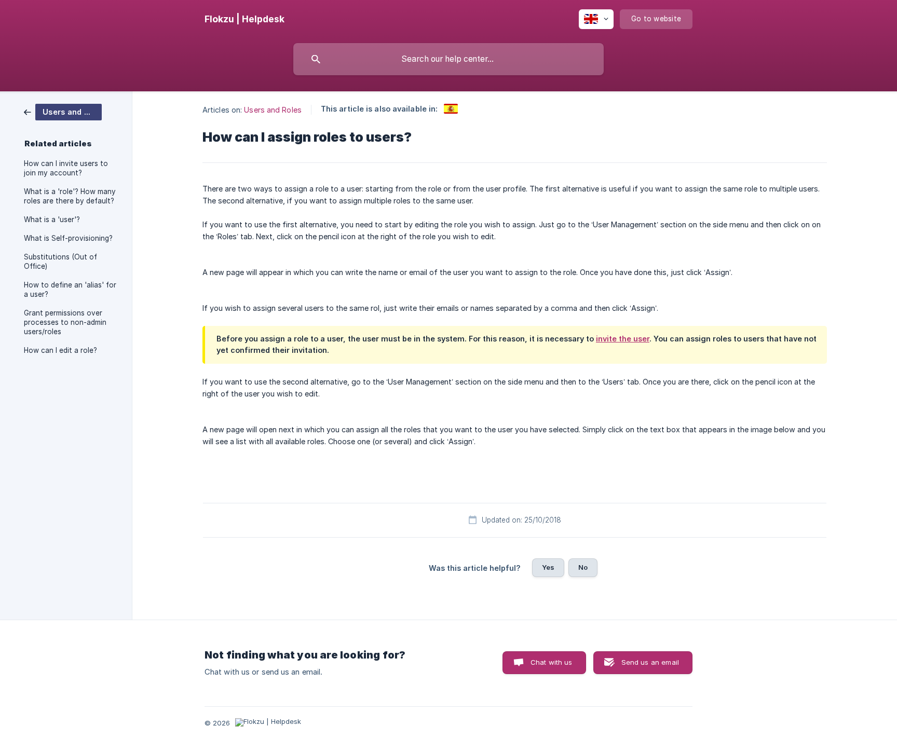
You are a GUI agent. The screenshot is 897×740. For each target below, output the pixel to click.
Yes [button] (548, 567)
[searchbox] (448, 59)
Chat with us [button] (552, 662)
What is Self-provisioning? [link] (68, 238)
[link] (63, 111)
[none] (244, 19)
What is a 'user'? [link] (52, 219)
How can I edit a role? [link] (60, 350)
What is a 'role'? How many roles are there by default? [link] (70, 196)
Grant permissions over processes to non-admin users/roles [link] (65, 322)
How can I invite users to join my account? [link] (66, 168)
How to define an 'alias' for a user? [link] (70, 289)
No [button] (583, 567)
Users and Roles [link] (273, 109)
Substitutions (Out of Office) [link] (60, 261)
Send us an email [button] (650, 662)
